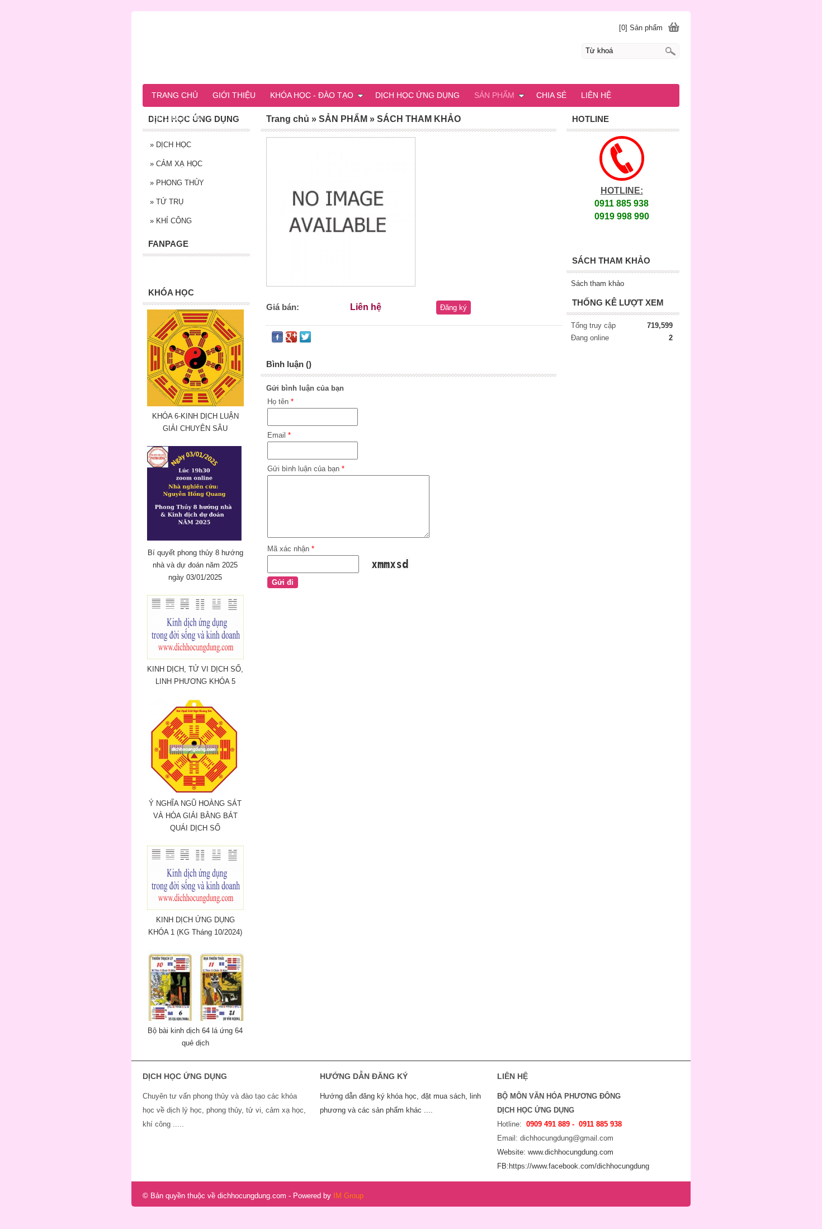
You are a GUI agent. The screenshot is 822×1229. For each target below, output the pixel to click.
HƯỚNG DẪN (177, 117)
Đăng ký (453, 307)
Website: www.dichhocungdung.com (555, 1152)
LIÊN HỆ (596, 95)
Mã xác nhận (290, 549)
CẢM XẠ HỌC (176, 164)
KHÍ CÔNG (171, 221)
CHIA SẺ (551, 95)
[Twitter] (305, 339)
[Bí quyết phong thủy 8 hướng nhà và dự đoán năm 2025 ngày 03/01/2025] (195, 540)
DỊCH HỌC (170, 144)
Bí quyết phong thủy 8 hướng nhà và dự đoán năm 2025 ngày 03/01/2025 (195, 564)
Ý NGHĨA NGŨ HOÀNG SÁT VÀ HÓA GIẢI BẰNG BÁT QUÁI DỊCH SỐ (195, 815)
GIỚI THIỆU (234, 95)
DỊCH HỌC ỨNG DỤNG (417, 95)
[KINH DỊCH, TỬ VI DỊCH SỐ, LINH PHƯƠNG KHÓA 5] (195, 657)
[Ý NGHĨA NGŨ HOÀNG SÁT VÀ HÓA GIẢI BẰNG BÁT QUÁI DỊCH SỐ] (195, 791)
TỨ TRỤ (166, 202)
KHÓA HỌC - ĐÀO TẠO (311, 95)
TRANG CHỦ (175, 95)
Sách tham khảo (597, 283)
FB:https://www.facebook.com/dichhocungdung (573, 1166)
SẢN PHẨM (494, 95)
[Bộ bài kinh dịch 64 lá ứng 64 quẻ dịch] (195, 1018)
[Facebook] (277, 339)
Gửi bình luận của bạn (305, 469)
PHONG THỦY (177, 183)
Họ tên (280, 401)
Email (279, 435)
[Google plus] (291, 339)
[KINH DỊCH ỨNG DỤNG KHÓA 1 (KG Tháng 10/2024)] (195, 907)
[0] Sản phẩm (641, 28)
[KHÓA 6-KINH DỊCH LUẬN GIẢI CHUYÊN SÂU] (195, 404)
